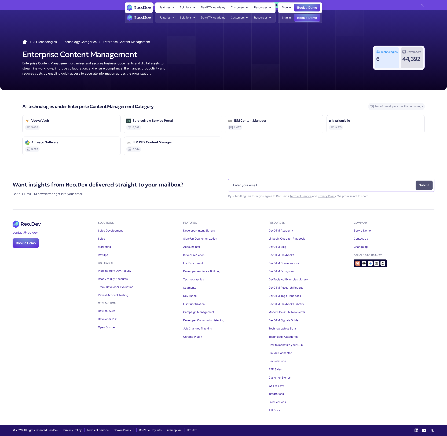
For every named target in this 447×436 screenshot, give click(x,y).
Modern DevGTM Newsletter (287, 312)
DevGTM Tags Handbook (285, 296)
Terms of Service (301, 196)
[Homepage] (139, 8)
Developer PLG (107, 319)
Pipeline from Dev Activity (114, 270)
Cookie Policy (122, 430)
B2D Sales (275, 369)
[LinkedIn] (416, 430)
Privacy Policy (327, 196)
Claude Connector (280, 353)
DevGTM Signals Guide (283, 320)
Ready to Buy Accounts (113, 279)
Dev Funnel (190, 296)
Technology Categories (80, 42)
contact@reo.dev (25, 232)
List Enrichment (193, 263)
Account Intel (191, 246)
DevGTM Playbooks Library (286, 304)
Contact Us (361, 238)
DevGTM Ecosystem (282, 271)
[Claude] (357, 263)
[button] (167, 7)
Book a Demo (307, 7)
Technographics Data (282, 328)
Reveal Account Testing (113, 295)
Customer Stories (280, 377)
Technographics (193, 279)
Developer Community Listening (203, 320)
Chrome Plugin (192, 336)
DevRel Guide (277, 361)
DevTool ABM (106, 311)
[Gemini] (370, 263)
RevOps (103, 255)
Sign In (286, 7)
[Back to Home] (24, 42)
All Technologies (45, 42)
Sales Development (110, 230)
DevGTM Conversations (284, 263)
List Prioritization (194, 304)
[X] (432, 430)
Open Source (106, 327)
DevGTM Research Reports (286, 287)
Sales (101, 238)
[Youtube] (424, 430)
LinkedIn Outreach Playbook (287, 238)
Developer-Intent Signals (199, 230)
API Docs (274, 410)
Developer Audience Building (202, 271)
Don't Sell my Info (150, 430)
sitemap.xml (174, 430)
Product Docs (277, 402)
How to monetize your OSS (286, 345)
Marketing (104, 246)
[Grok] (382, 263)
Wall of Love (276, 385)
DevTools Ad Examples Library (288, 279)
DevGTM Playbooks (281, 255)
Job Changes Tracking (197, 328)
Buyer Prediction (193, 255)
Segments (189, 287)
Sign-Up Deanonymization (200, 238)
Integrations (276, 393)
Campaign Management (198, 312)
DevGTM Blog (277, 246)
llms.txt (192, 430)
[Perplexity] (376, 263)
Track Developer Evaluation (115, 287)
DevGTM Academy (213, 7)
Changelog (361, 246)
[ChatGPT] (364, 263)
